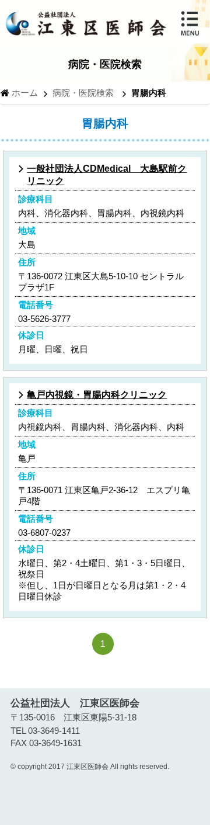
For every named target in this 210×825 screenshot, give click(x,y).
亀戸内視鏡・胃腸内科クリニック (97, 395)
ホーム (25, 93)
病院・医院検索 (83, 93)
